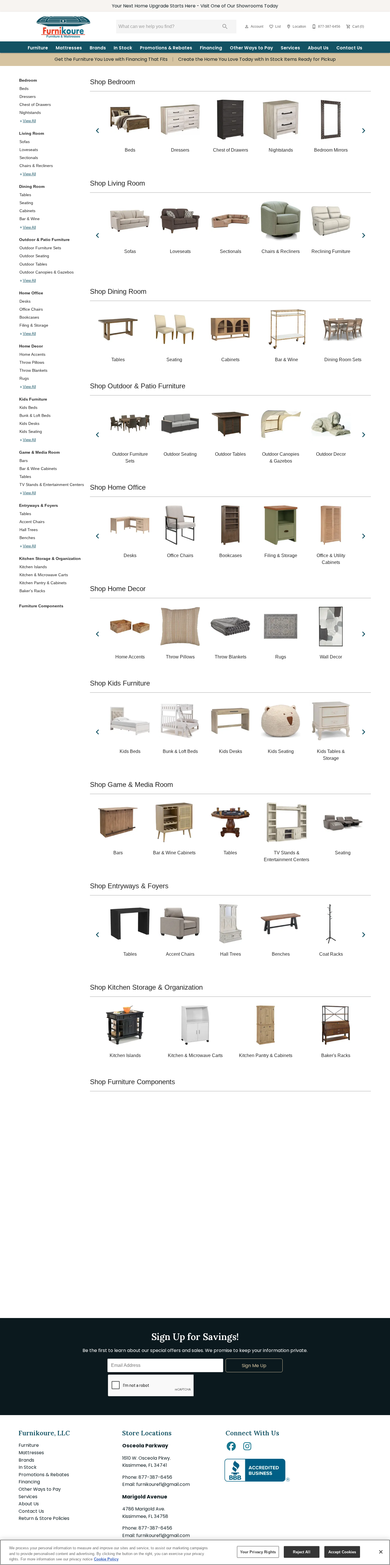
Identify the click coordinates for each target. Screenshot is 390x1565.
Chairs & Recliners (36, 165)
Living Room (31, 133)
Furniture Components (41, 606)
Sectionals (28, 157)
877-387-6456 (155, 1477)
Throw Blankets (33, 370)
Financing (211, 48)
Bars (23, 460)
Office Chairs (31, 309)
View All (29, 121)
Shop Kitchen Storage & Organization (146, 987)
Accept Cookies (342, 1552)
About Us (318, 48)
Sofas (24, 141)
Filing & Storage (33, 325)
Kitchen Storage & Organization (50, 558)
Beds (24, 88)
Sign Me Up (254, 1365)
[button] (246, 26)
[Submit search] (225, 26)
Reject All (301, 1552)
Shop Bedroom (112, 82)
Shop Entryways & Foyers (129, 886)
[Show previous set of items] (97, 130)
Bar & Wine (29, 218)
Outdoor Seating (34, 256)
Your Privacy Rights (258, 1552)
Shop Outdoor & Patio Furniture (137, 386)
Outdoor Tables (33, 264)
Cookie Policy (106, 1559)
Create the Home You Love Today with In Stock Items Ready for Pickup (257, 60)
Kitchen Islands (33, 566)
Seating (26, 202)
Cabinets (27, 210)
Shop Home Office (118, 487)
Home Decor (31, 346)
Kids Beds (28, 407)
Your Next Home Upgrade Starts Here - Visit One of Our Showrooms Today (195, 6)
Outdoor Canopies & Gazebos (46, 272)
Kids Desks (29, 423)
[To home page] (63, 26)
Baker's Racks (32, 590)
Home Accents (32, 354)
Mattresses (69, 48)
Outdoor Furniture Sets (40, 248)
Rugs (24, 378)
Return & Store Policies (44, 1518)
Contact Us (349, 48)
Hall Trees (28, 529)
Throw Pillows (31, 362)
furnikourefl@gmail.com (163, 1484)
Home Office (31, 293)
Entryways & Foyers (38, 505)
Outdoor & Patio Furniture (44, 239)
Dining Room (32, 186)
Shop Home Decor (118, 588)
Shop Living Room (117, 183)
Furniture (38, 48)
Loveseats (28, 149)
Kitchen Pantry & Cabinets (43, 582)
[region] (195, 1552)
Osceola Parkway (145, 1445)
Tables (25, 194)
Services (290, 48)
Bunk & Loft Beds (35, 415)
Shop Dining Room (118, 291)
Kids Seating (30, 431)
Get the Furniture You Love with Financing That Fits (111, 60)
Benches (27, 537)
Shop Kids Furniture (120, 683)
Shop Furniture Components (132, 1082)
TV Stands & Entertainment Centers (51, 484)
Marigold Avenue (144, 1496)
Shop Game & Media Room (131, 784)
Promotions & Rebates (166, 48)
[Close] (381, 1552)
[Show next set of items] (363, 130)
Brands (98, 48)
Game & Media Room (39, 452)
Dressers (27, 96)
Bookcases (29, 317)
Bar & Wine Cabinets (38, 468)
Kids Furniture (33, 399)
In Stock (123, 48)
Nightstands (30, 112)
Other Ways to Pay (251, 48)
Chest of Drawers (35, 104)
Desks (25, 301)
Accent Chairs (32, 521)
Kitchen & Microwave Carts (43, 574)
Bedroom (28, 80)
